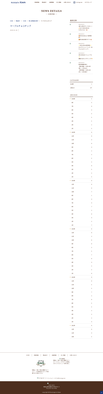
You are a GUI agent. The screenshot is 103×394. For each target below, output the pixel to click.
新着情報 (37, 2)
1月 (82, 128)
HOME (28, 355)
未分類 (81, 84)
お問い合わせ (67, 2)
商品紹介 (44, 2)
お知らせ (81, 88)
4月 (82, 117)
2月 (82, 124)
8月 (82, 102)
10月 (82, 143)
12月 (82, 136)
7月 (82, 106)
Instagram (79, 2)
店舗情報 (51, 2)
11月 (82, 139)
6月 (82, 110)
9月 (82, 147)
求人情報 (58, 2)
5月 (82, 113)
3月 (82, 121)
